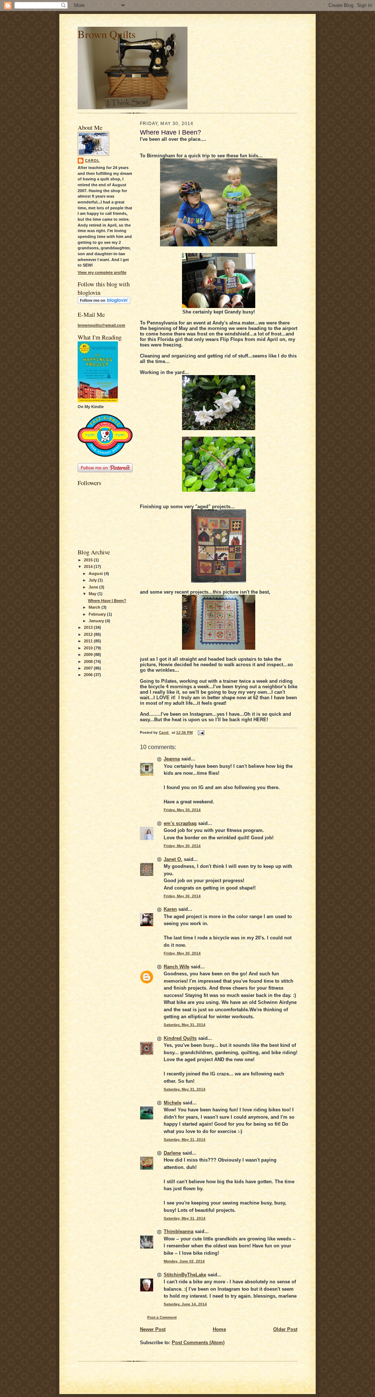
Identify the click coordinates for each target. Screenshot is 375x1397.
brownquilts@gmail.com (101, 325)
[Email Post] (200, 732)
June (94, 587)
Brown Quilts (106, 34)
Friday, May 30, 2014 (182, 810)
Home (219, 1329)
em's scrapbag (180, 823)
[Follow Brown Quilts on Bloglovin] (104, 302)
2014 (89, 566)
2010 (89, 648)
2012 (89, 634)
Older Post (285, 1329)
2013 (89, 627)
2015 (89, 560)
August (96, 573)
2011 (89, 641)
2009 (89, 654)
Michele (172, 1103)
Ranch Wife (176, 966)
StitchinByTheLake (185, 1274)
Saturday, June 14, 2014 (185, 1304)
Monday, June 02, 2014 (184, 1261)
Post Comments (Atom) (198, 1342)
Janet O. (173, 859)
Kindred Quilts (180, 1038)
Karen (170, 909)
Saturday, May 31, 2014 (184, 1025)
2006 (89, 674)
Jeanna (172, 759)
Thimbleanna (178, 1231)
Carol (92, 160)
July (93, 580)
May (93, 593)
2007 (89, 668)
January (97, 621)
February (98, 614)
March (95, 607)
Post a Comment (162, 1317)
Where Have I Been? (107, 600)
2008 (89, 661)
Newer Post (153, 1329)
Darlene (172, 1153)
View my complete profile (102, 272)
